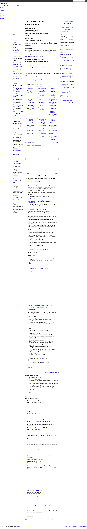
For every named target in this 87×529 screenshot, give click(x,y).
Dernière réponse (16, 129)
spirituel (14, 178)
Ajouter (28, 173)
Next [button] (58, 159)
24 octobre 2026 (63, 92)
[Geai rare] (17, 74)
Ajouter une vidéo (30, 142)
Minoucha (42, 358)
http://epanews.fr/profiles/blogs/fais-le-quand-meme (40, 305)
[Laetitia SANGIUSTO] (14, 67)
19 (14, 132)
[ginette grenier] (21, 70)
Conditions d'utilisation (82, 526)
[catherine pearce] (14, 70)
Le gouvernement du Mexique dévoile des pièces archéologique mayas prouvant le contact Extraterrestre (40, 201)
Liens (66, 526)
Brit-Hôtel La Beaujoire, (66, 68)
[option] (42, 159)
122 (15, 187)
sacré (16, 150)
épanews (18, 526)
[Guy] (17, 70)
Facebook (30, 88)
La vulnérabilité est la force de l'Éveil (37, 428)
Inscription (65, 0)
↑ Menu (5, 526)
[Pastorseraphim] (21, 77)
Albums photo (16, 50)
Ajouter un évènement (67, 100)
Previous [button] (25, 159)
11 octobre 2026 (63, 67)
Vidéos (14, 52)
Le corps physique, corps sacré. (35, 459)
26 (14, 204)
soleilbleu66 (43, 190)
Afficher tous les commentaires (52, 372)
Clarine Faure (45, 196)
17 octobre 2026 (63, 84)
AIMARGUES (67, 58)
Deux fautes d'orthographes (34, 490)
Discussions (15, 44)
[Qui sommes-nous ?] (67, 34)
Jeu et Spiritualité (17, 197)
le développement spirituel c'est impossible (17, 154)
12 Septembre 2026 (64, 57)
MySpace (16, 40)
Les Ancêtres (38, 379)
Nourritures (42, 132)
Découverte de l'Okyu (65, 91)
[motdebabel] (14, 77)
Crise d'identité (30, 132)
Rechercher (85, 0)
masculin (20, 150)
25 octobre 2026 (63, 93)
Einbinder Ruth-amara (46, 184)
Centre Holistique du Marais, (67, 76)
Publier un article (30, 519)
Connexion (70, 0)
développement (18, 176)
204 (15, 161)
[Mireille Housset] (21, 63)
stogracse (31, 377)
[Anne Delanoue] (17, 67)
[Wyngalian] (14, 74)
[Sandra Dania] (17, 63)
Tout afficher (20, 81)
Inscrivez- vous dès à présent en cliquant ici (35, 80)
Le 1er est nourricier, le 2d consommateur (38, 401)
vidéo (29, 198)
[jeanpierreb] (17, 77)
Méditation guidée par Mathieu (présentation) (30, 105)
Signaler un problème (72, 526)
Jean (34, 198)
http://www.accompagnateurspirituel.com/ (34, 56)
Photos (14, 49)
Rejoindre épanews (29, 181)
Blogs (14, 42)
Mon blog (25, 396)
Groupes (14, 47)
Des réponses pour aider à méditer (42, 104)
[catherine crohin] (21, 74)
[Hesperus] (21, 67)
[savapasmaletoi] (14, 63)
